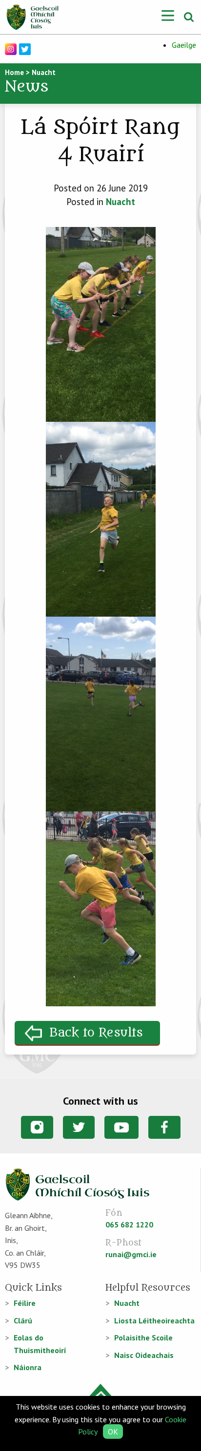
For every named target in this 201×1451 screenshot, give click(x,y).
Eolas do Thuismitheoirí (40, 1344)
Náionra (27, 1367)
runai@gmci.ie (131, 1254)
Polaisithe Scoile (143, 1337)
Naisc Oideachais (144, 1355)
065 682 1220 (129, 1224)
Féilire (25, 1303)
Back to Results (95, 1033)
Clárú (23, 1320)
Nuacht (120, 201)
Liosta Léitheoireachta (154, 1320)
